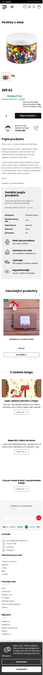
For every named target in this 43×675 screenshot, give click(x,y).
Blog (3, 571)
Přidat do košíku (27, 115)
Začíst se (20, 412)
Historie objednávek (9, 628)
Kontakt (5, 574)
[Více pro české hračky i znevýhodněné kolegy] (21, 467)
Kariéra (4, 607)
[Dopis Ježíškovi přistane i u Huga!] (21, 388)
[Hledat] (29, 7)
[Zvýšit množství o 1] (11, 116)
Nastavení (21, 661)
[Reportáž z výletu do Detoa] (21, 428)
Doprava (5, 565)
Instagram (10, 550)
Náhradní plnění (8, 601)
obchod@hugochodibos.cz (17, 541)
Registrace (6, 625)
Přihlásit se (39, 518)
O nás (4, 568)
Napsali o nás (7, 595)
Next (40, 295)
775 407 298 (20, 130)
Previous (36, 295)
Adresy (4, 631)
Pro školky (5, 598)
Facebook (10, 547)
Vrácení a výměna (9, 561)
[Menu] (12, 7)
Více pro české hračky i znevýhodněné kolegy (21, 481)
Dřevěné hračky (31, 215)
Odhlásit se (6, 634)
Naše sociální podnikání (11, 604)
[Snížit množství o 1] (4, 116)
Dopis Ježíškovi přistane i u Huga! (21, 401)
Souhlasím (21, 669)
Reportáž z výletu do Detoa (21, 440)
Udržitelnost (6, 592)
